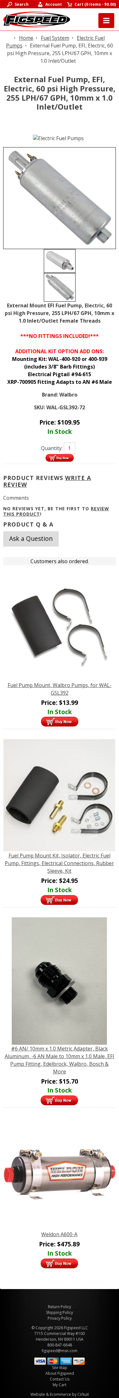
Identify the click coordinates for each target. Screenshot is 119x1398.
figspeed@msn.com (59, 1350)
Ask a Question (31, 538)
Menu (106, 20)
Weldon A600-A (59, 1234)
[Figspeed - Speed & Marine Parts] (36, 18)
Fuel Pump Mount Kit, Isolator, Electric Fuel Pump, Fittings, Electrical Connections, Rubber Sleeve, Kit (59, 863)
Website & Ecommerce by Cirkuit (59, 1394)
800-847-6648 (59, 1345)
